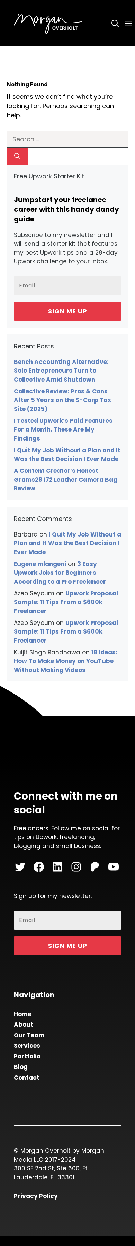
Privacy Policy (36, 1196)
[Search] (17, 156)
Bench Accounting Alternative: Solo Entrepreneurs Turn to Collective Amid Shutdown (61, 371)
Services (27, 1046)
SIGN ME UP (67, 311)
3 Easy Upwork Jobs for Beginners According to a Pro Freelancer (60, 573)
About (23, 1024)
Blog (21, 1067)
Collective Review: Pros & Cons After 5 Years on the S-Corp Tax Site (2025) (62, 400)
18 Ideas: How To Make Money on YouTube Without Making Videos (65, 661)
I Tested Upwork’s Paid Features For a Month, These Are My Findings (63, 430)
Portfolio (27, 1056)
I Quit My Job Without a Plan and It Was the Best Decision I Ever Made (67, 454)
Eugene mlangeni (40, 564)
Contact (26, 1077)
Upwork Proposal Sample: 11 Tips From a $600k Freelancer (66, 602)
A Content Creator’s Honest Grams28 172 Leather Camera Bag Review (65, 480)
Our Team (29, 1035)
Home (22, 1014)
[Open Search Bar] (115, 23)
